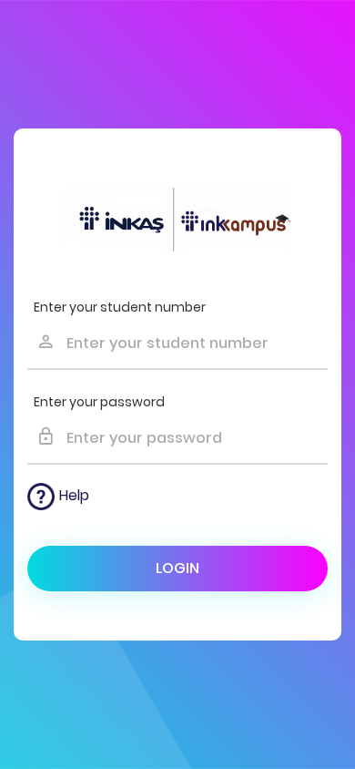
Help (74, 495)
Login (177, 568)
